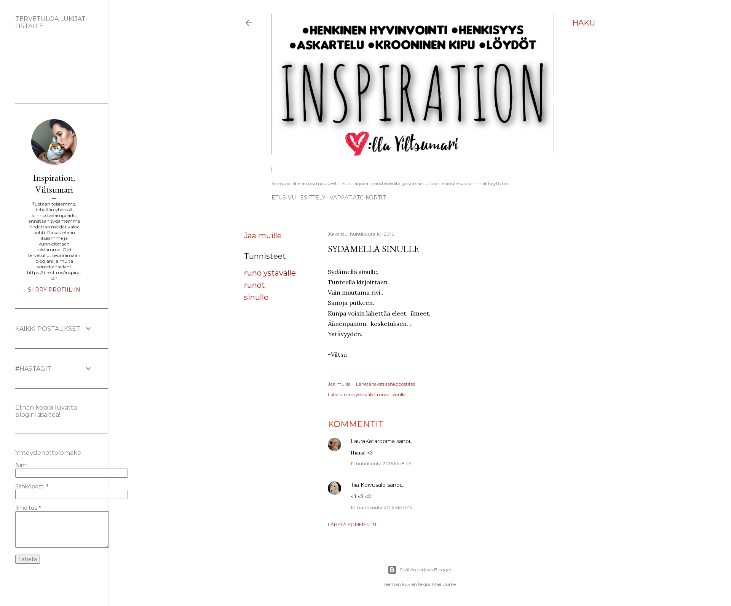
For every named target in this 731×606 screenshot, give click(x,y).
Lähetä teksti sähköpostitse (385, 384)
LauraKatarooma (373, 441)
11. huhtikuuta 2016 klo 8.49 (381, 463)
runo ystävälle (270, 272)
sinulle (256, 297)
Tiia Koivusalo (368, 485)
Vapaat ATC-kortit (358, 197)
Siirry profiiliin (54, 289)
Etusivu (283, 197)
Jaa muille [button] (263, 235)
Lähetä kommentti (352, 524)
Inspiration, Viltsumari (54, 183)
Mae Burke (444, 584)
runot (254, 285)
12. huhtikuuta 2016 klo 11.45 (381, 507)
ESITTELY (313, 197)
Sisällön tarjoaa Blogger (426, 570)
